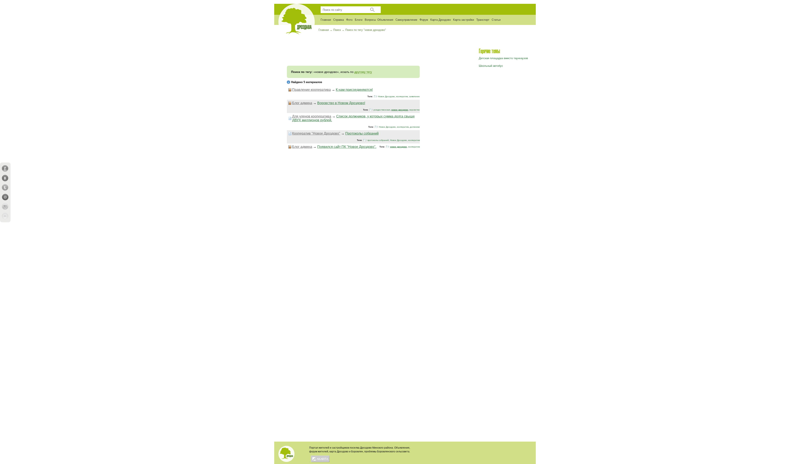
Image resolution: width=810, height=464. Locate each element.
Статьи (496, 19)
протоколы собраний (378, 140)
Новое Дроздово (386, 96)
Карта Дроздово (440, 19)
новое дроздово (399, 110)
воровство (414, 110)
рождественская (382, 110)
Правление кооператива (311, 89)
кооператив (402, 96)
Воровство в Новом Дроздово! (341, 103)
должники (415, 127)
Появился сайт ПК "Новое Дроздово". (346, 147)
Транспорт (482, 19)
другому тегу (363, 72)
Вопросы (370, 19)
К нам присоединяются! (354, 89)
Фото (349, 19)
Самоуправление (406, 19)
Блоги (358, 19)
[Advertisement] (353, 53)
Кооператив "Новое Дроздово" (316, 133)
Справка (338, 19)
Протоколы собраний (362, 133)
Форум (424, 19)
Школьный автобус (491, 65)
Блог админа (302, 103)
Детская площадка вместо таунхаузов (503, 58)
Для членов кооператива (311, 116)
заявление (414, 96)
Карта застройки (463, 19)
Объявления (385, 19)
